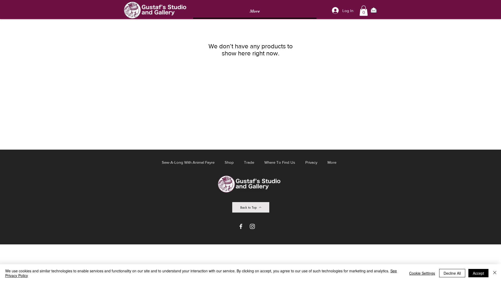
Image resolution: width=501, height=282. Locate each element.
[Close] (495, 273)
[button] (363, 10)
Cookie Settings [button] (422, 273)
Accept (478, 273)
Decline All (452, 273)
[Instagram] (252, 226)
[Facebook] (240, 226)
